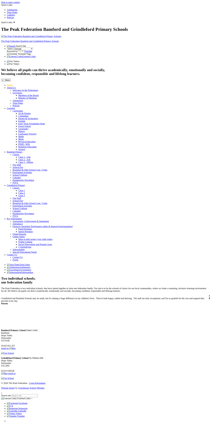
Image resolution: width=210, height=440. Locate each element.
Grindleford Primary (16, 185)
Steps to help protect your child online (35, 239)
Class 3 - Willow (25, 162)
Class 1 (21, 190)
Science (21, 149)
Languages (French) (27, 134)
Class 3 (21, 195)
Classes (16, 154)
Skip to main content (10, 2)
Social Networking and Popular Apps (35, 244)
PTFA (15, 183)
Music (21, 139)
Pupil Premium (25, 229)
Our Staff (17, 165)
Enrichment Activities (22, 172)
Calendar (17, 177)
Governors (17, 93)
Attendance (18, 224)
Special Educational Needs (25, 252)
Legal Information (37, 383)
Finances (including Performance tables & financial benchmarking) (43, 226)
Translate (28, 51)
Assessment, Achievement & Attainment (31, 221)
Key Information (14, 219)
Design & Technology (28, 118)
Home (10, 85)
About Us (11, 87)
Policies (10, 17)
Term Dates (12, 12)
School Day (18, 167)
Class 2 (21, 193)
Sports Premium (25, 231)
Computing (23, 116)
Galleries (11, 15)
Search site (6, 395)
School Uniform (20, 175)
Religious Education (27, 147)
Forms (15, 260)
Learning (11, 108)
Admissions (12, 10)
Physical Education (27, 141)
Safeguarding (19, 249)
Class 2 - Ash (24, 159)
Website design (8, 388)
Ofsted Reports (19, 234)
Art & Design (24, 113)
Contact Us (12, 254)
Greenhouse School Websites (31, 388)
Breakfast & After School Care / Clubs (30, 170)
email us (5, 348)
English (21, 121)
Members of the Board (28, 95)
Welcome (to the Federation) (25, 90)
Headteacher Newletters (23, 180)
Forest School (24, 126)
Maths (21, 136)
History (21, 131)
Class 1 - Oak (24, 157)
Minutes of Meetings (27, 98)
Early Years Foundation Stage (31, 123)
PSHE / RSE (24, 144)
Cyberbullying (24, 247)
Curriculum (18, 111)
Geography (23, 129)
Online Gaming (25, 242)
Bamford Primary (15, 152)
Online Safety (19, 236)
